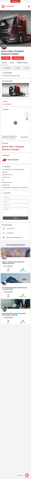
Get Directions (24, 137)
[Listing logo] (4, 47)
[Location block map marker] (15, 122)
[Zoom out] (27, 116)
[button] (29, 6)
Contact (12, 62)
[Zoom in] (27, 113)
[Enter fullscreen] (27, 119)
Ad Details (4, 62)
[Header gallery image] (15, 28)
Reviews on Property (23, 62)
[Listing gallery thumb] (15, 90)
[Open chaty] (27, 475)
